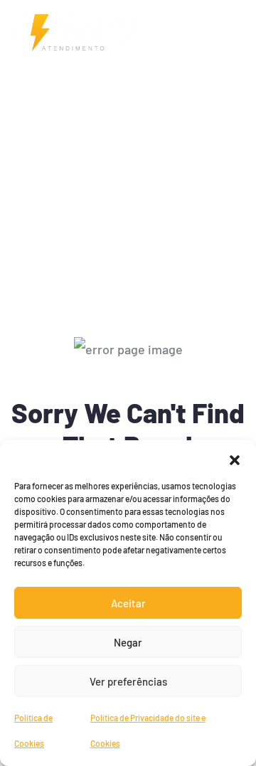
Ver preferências (128, 681)
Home (25, 125)
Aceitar (128, 603)
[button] (235, 458)
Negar (128, 642)
